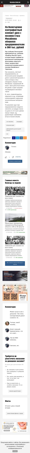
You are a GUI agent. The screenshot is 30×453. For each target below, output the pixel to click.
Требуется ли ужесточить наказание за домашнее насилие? (15, 358)
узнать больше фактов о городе (15, 413)
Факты (8, 401)
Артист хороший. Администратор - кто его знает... (16, 331)
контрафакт (19, 121)
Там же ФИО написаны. (14, 339)
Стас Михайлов (9, 121)
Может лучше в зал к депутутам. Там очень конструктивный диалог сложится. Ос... (17, 315)
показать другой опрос (15, 391)
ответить (18, 157)
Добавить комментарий (15, 161)
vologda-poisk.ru (15, 2)
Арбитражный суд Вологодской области (13, 129)
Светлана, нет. (14, 345)
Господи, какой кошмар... (15, 323)
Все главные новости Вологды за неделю (15, 263)
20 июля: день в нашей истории (12, 407)
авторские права (10, 125)
